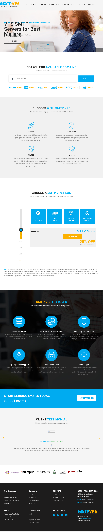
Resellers (7, 503)
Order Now (72, 236)
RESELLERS (75, 4)
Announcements (34, 517)
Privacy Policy (9, 517)
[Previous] (3, 437)
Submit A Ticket (58, 500)
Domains (7, 495)
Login (31, 514)
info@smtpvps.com (88, 499)
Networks (32, 503)
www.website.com (57, 441)
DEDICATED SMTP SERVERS (58, 4)
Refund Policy (9, 520)
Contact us (32, 498)
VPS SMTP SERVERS (38, 4)
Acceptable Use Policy (12, 514)
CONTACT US (93, 4)
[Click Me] (54, 515)
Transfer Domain (35, 522)
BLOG (84, 4)
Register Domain (34, 520)
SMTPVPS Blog (34, 500)
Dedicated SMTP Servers (12, 500)
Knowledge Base (59, 497)
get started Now (86, 398)
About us (32, 495)
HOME (26, 4)
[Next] (99, 437)
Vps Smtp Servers (10, 498)
